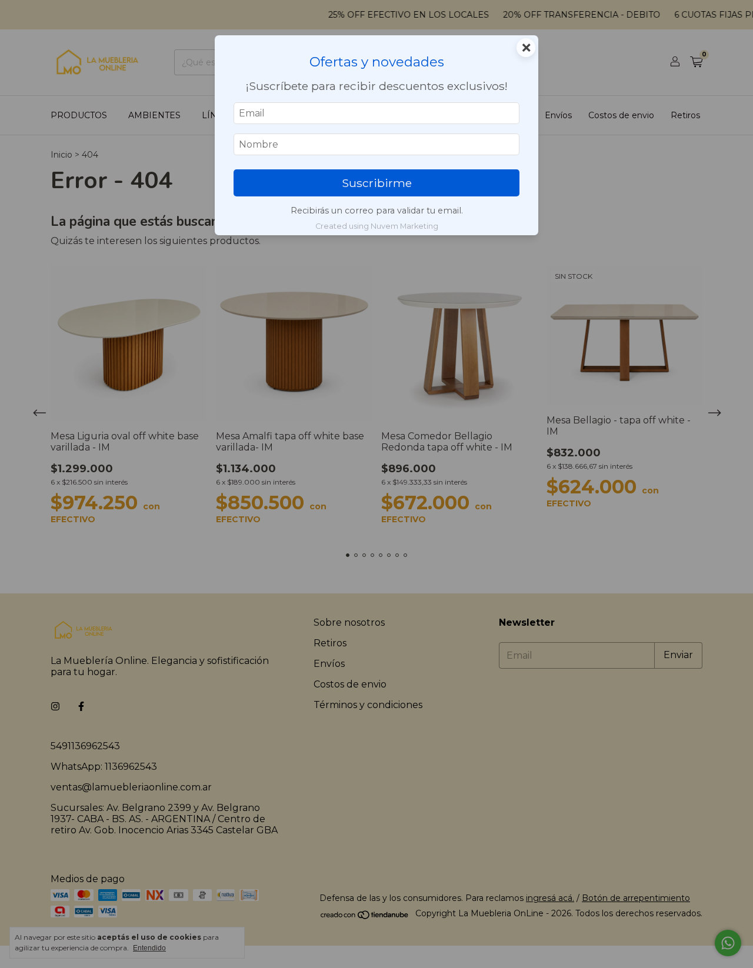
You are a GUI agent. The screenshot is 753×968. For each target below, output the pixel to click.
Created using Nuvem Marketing (376, 226)
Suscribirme (377, 183)
